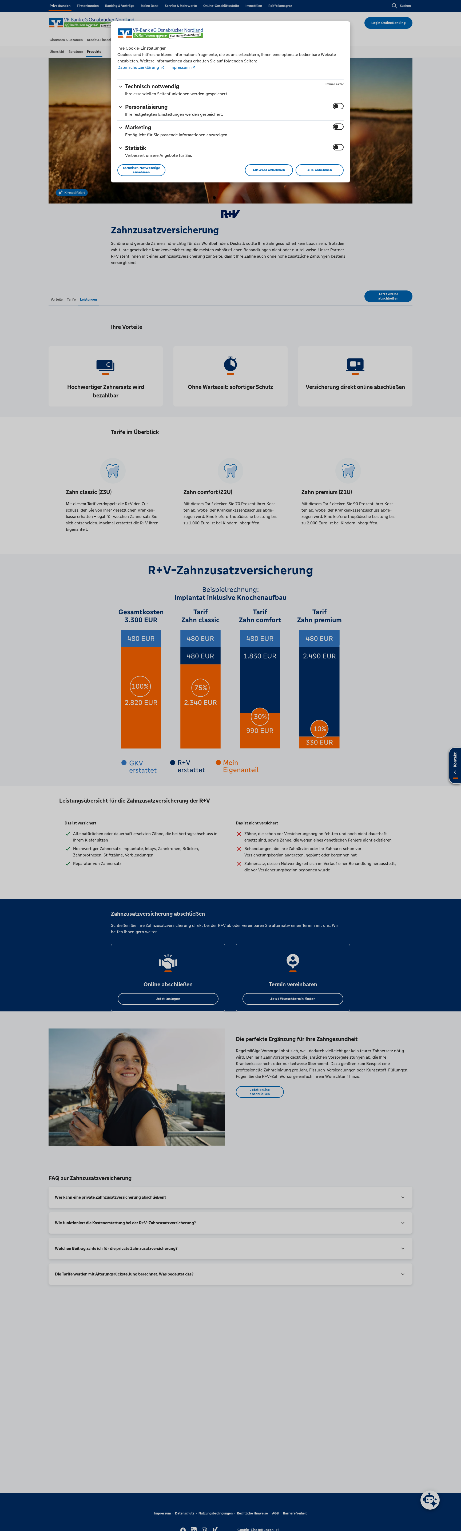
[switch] (338, 106)
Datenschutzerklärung (138, 67)
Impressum (179, 67)
